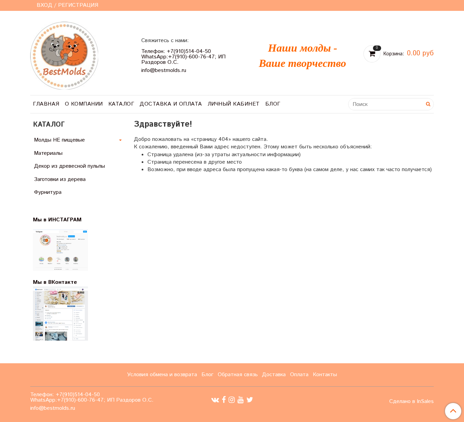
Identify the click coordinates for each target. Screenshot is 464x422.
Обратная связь (238, 375)
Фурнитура (47, 192)
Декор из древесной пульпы (69, 166)
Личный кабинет (234, 104)
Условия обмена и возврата (162, 375)
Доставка (274, 375)
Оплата (299, 375)
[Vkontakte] (215, 400)
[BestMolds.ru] (64, 55)
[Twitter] (249, 400)
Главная (46, 104)
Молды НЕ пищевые (59, 140)
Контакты (325, 375)
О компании (84, 104)
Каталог (121, 104)
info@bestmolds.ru (163, 70)
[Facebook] (224, 400)
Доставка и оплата (171, 104)
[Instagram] (232, 400)
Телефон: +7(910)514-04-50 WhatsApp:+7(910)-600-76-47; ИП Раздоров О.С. (183, 57)
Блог (273, 104)
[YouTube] (240, 400)
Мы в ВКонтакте (55, 282)
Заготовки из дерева (60, 179)
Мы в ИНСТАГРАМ (61, 220)
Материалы (48, 153)
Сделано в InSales (411, 401)
